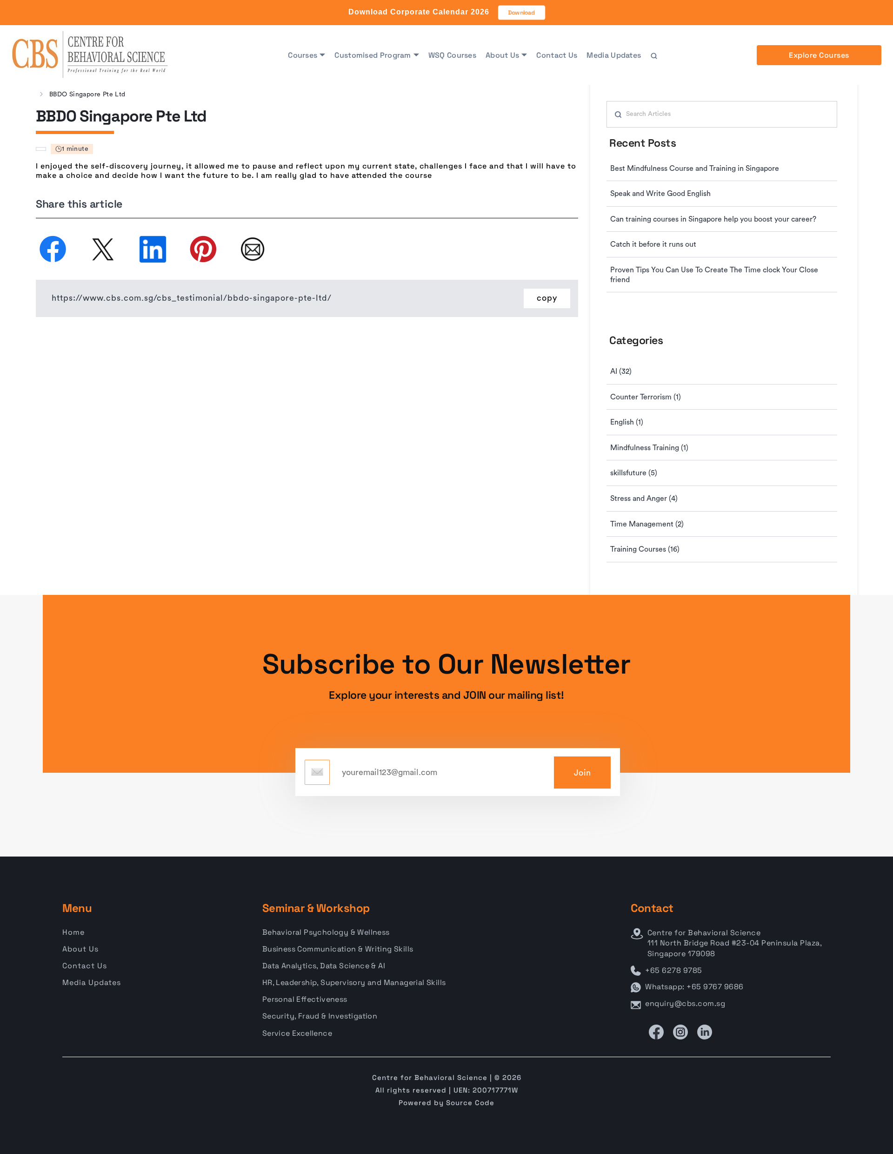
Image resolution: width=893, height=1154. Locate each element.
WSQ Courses (452, 55)
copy (547, 298)
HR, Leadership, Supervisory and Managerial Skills (354, 982)
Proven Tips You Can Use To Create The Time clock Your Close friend (714, 274)
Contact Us (556, 55)
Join (582, 773)
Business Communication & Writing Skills (337, 949)
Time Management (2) (647, 524)
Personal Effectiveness (304, 999)
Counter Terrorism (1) (645, 397)
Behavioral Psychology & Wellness (326, 932)
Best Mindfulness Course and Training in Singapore (694, 168)
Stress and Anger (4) (644, 498)
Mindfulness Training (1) (649, 448)
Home (73, 932)
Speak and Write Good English (660, 193)
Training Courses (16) (645, 549)
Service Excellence (297, 1033)
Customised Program (372, 55)
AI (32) (621, 371)
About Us (502, 55)
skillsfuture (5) (633, 473)
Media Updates (613, 55)
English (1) (626, 422)
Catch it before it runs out (653, 244)
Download (521, 12)
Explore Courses (819, 55)
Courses (302, 55)
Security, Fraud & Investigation (319, 1016)
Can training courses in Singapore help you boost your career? (713, 219)
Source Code (470, 1102)
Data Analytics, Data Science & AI (323, 966)
